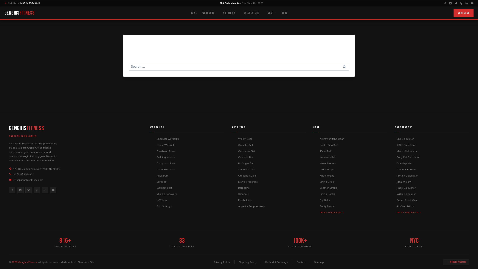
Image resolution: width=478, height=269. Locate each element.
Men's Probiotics (248, 181)
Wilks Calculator (406, 193)
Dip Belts (325, 200)
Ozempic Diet (246, 157)
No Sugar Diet (246, 163)
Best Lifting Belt (329, 144)
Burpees (161, 181)
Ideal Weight (404, 181)
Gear (270, 13)
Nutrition (229, 13)
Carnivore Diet (246, 151)
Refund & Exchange (276, 262)
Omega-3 (243, 193)
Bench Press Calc (407, 200)
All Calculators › (406, 206)
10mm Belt (325, 151)
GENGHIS (19, 13)
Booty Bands (327, 206)
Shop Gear (463, 13)
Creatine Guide (247, 175)
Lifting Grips (327, 181)
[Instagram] (450, 3)
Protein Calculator (407, 175)
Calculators (251, 13)
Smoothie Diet (246, 169)
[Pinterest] (461, 3)
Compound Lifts (166, 163)
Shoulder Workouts (168, 138)
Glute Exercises (166, 169)
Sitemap (319, 262)
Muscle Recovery (167, 193)
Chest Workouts (166, 144)
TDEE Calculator (406, 144)
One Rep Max (404, 163)
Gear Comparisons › (332, 212)
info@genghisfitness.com (28, 179)
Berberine (244, 187)
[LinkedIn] (466, 3)
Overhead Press (166, 151)
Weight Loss (245, 138)
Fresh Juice (245, 200)
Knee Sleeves (328, 163)
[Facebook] (445, 3)
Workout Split (164, 187)
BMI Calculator (405, 138)
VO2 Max (162, 200)
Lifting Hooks (327, 193)
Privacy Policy (222, 262)
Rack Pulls (163, 175)
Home (193, 13)
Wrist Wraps (327, 169)
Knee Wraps (327, 175)
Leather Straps (328, 187)
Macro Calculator (407, 151)
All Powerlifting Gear (332, 138)
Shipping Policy (248, 262)
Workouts (208, 13)
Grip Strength (164, 206)
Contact (301, 262)
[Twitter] (455, 3)
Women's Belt (328, 157)
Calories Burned (406, 169)
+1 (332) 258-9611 (29, 3)
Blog (285, 13)
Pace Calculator (406, 187)
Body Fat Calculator (408, 157)
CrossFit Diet (245, 144)
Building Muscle (166, 157)
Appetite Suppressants (251, 206)
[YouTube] (472, 3)
